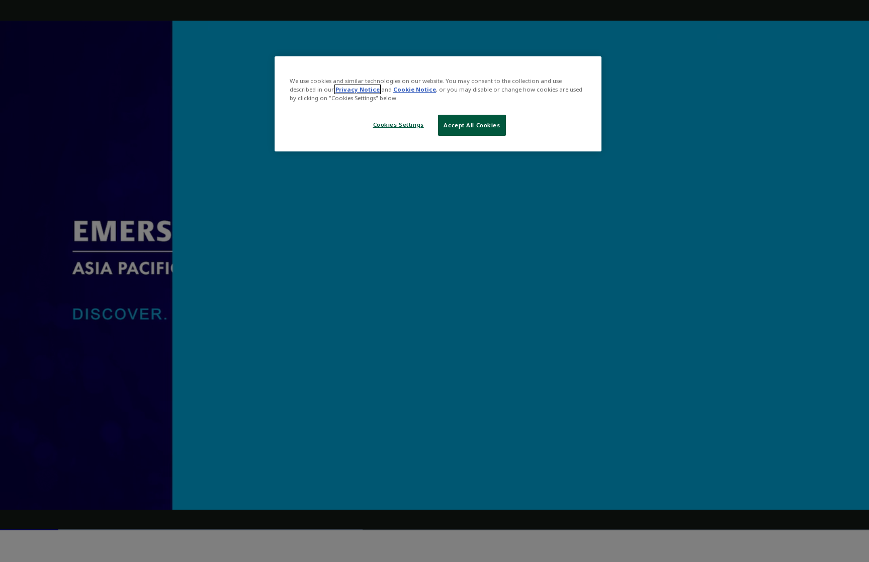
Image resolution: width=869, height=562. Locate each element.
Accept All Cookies (472, 125)
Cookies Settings (398, 124)
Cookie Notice (414, 89)
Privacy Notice (357, 89)
